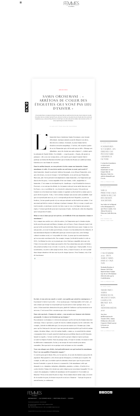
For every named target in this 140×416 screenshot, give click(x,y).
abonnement (32, 398)
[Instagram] (100, 392)
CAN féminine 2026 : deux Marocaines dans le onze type (107, 258)
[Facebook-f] (103, 392)
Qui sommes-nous (45, 398)
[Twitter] (106, 392)
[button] (26, 103)
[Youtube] (108, 392)
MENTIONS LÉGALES (59, 398)
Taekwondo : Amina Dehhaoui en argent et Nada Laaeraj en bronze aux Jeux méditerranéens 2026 (108, 300)
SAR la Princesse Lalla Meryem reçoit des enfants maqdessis (108, 195)
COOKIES (70, 398)
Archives (63, 89)
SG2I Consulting (56, 411)
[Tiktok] (111, 392)
